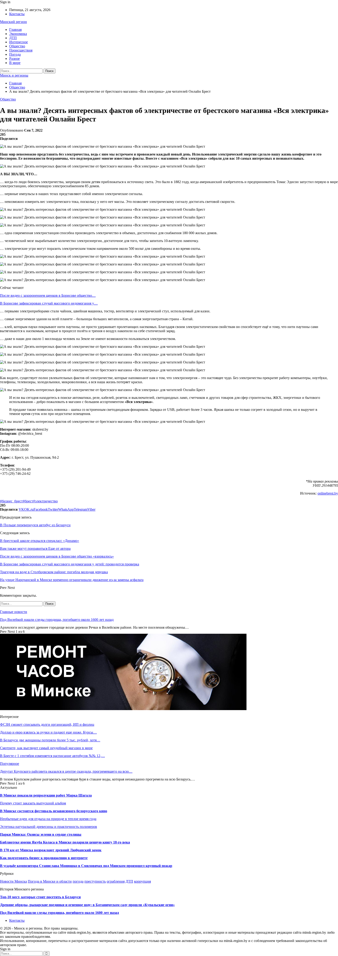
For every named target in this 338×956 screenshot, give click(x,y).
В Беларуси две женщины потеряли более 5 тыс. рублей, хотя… (50, 740)
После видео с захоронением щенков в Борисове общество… (48, 295)
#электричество (45, 501)
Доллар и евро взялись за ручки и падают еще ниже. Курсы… (48, 732)
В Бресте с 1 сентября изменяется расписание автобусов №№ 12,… (52, 756)
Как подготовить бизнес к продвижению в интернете (44, 858)
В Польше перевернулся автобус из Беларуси (35, 525)
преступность (95, 881)
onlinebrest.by (328, 493)
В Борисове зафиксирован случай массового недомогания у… (49, 303)
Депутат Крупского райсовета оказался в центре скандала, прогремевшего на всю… (66, 771)
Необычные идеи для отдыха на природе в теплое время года (48, 819)
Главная (15, 30)
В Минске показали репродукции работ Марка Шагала (46, 795)
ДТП (13, 38)
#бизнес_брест (11, 501)
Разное (14, 58)
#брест (28, 501)
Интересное (18, 42)
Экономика (18, 34)
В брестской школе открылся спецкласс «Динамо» (39, 541)
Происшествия (20, 50)
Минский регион (13, 22)
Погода (15, 54)
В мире (14, 63)
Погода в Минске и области (50, 881)
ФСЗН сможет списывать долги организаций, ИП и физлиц (47, 724)
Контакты (17, 14)
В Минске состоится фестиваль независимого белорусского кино (53, 811)
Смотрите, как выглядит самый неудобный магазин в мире (46, 748)
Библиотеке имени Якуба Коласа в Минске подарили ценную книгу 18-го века (65, 842)
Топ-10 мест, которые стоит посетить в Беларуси (40, 897)
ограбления (116, 881)
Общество (17, 46)
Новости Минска (13, 881)
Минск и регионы (14, 75)
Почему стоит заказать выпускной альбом (33, 803)
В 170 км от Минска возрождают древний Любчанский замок (50, 850)
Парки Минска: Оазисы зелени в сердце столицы (40, 834)
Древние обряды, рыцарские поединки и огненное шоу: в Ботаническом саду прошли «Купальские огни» (87, 905)
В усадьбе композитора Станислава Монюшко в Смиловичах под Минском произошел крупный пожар (86, 866)
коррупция (142, 881)
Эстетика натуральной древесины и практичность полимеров (48, 827)
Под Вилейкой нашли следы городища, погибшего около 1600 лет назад (57, 620)
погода (78, 881)
